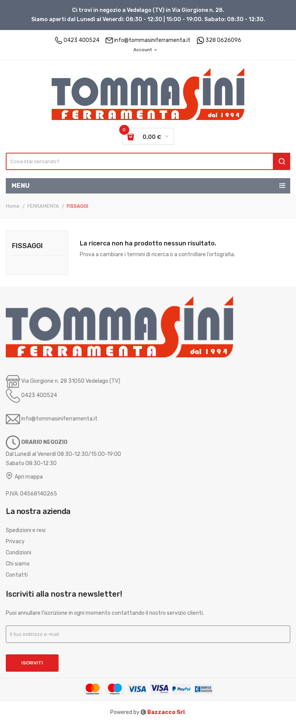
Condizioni (18, 552)
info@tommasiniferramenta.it (152, 40)
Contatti (17, 575)
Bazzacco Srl (166, 712)
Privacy (15, 541)
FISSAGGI (27, 246)
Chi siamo (18, 564)
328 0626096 (223, 40)
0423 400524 (81, 40)
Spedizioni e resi (25, 530)
